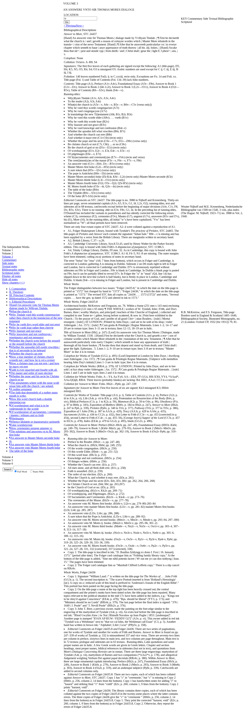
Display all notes (11, 276)
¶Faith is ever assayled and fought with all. (33, 369)
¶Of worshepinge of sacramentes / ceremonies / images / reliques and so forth (35, 413)
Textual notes (9, 266)
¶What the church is (20, 311)
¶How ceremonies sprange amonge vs (30, 428)
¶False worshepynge (20, 424)
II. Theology (16, 292)
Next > (80, 25)
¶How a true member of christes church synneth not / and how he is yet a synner (32, 358)
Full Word (22, 471)
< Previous (70, 25)
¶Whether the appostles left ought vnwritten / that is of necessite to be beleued (34, 349)
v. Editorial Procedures (22, 301)
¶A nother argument (20, 389)
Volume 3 (7, 256)
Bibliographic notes (13, 269)
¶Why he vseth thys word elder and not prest (34, 324)
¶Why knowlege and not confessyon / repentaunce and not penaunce (30, 336)
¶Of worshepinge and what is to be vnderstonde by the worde (29, 407)
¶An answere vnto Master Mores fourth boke (34, 447)
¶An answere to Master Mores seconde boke (34, 437)
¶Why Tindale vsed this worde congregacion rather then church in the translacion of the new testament (35, 318)
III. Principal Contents (21, 295)
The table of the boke (21, 450)
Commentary (9, 259)
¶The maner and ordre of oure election (31, 373)
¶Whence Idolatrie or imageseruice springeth (34, 421)
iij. (10, 441)
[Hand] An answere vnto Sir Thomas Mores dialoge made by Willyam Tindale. (34, 306)
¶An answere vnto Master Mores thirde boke (34, 444)
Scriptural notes (11, 272)
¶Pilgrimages (16, 418)
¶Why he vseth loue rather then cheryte (31, 327)
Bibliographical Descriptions (25, 298)
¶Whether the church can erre (26, 353)
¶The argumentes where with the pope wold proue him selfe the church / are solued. (34, 384)
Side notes (8, 263)
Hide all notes (10, 279)
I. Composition (17, 288)
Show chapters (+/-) (13, 282)
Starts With (38, 471)
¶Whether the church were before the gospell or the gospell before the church (34, 342)
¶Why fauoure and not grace (25, 330)
